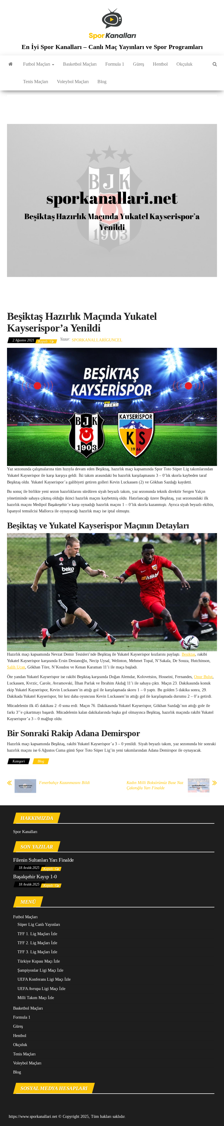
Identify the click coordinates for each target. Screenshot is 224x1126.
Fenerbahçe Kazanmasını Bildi (64, 783)
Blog (101, 81)
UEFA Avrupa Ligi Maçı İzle (41, 989)
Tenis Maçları (35, 81)
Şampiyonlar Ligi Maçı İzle (40, 970)
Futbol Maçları (37, 64)
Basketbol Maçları (80, 64)
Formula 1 (114, 64)
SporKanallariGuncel (97, 340)
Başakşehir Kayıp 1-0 (35, 876)
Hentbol (160, 64)
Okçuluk (184, 64)
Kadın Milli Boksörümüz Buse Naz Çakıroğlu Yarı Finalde (155, 785)
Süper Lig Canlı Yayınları (39, 924)
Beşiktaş (188, 654)
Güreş (138, 64)
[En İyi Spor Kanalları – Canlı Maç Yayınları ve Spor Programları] (11, 64)
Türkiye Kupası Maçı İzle (39, 961)
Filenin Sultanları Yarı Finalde (43, 860)
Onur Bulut (203, 677)
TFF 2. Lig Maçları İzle (37, 943)
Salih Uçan (16, 667)
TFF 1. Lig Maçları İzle (37, 934)
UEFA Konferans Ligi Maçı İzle (44, 979)
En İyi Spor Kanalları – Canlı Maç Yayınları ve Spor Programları (112, 46)
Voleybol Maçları (73, 81)
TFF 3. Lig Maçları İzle (37, 952)
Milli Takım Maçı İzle (36, 998)
